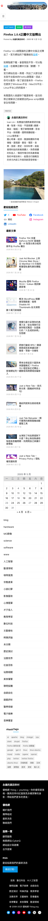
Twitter (16, 758)
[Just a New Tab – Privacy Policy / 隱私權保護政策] (11, 457)
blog (6, 520)
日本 (38, 763)
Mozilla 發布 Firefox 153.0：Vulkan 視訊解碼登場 (30, 284)
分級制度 (24, 763)
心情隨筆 (8, 603)
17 (12, 498)
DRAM (9, 741)
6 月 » (28, 512)
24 (12, 503)
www (19, 27)
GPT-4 (18, 750)
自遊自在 (8, 693)
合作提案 (7, 849)
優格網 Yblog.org (31, 906)
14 (35, 493)
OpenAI (34, 754)
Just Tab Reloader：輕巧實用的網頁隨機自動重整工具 (30, 421)
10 (12, 493)
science (8, 540)
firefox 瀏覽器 (28, 746)
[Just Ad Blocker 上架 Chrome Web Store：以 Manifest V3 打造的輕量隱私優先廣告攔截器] (11, 262)
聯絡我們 (7, 823)
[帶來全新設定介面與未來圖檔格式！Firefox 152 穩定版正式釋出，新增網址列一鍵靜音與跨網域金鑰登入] (11, 364)
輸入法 (36, 767)
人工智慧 (8, 561)
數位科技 (28, 27)
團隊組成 (7, 814)
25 (18, 503)
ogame (25, 754)
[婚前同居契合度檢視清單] (11, 404)
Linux (25, 750)
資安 (29, 767)
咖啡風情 (8, 575)
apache (14, 737)
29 (41, 503)
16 (6, 498)
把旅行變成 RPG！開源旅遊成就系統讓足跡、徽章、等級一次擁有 (30, 348)
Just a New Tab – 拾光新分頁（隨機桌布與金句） (30, 388)
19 (24, 498)
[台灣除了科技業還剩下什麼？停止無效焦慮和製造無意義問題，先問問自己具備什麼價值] (11, 436)
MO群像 (8, 533)
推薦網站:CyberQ (12, 840)
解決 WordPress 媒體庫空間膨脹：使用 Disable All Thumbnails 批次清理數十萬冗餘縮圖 (23, 304)
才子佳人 (8, 610)
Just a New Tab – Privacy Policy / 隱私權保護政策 (23, 459)
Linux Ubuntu (35, 750)
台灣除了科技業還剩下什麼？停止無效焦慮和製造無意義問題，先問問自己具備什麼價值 (23, 439)
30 (6, 507)
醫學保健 (8, 706)
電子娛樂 (8, 713)
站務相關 (8, 672)
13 (30, 493)
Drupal (16, 741)
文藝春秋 (8, 630)
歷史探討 (8, 651)
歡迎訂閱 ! (10, 869)
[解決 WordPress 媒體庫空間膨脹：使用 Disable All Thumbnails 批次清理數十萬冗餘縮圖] (11, 302)
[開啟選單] (3, 16)
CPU (37, 737)
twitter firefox (27, 758)
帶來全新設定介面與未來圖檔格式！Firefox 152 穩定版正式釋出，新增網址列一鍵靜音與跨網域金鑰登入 (23, 368)
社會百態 (8, 665)
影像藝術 (8, 596)
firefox (8, 111)
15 (41, 493)
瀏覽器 (16, 767)
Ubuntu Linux (12, 763)
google (10, 750)
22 (41, 498)
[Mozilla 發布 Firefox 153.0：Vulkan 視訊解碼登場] (11, 285)
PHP (9, 758)
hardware (9, 527)
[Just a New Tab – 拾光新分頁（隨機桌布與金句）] (11, 387)
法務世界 (8, 658)
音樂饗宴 (8, 720)
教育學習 (8, 616)
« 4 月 (20, 512)
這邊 (6, 66)
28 (35, 503)
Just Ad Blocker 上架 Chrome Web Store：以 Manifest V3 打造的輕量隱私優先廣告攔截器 (30, 264)
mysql (9, 754)
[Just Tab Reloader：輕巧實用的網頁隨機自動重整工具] (11, 420)
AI (8, 737)
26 (24, 503)
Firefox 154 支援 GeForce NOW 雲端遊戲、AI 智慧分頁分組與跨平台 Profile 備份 (23, 242)
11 (18, 493)
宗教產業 (8, 582)
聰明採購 (8, 686)
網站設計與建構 (11, 845)
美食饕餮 (8, 679)
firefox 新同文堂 (13, 746)
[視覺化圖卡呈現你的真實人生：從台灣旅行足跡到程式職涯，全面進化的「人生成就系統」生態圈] (11, 326)
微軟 (32, 763)
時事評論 (8, 637)
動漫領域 (8, 568)
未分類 (7, 644)
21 (35, 498)
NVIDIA (17, 754)
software (9, 27)
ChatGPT (30, 737)
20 (30, 498)
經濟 (23, 767)
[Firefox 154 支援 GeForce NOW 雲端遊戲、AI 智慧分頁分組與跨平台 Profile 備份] (11, 240)
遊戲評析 (8, 699)
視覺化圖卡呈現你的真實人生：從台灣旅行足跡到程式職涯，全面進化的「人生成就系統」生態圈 (29, 327)
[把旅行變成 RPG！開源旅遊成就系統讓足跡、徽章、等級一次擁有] (11, 349)
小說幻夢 (8, 589)
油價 (9, 767)
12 (24, 493)
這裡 (35, 54)
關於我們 (7, 810)
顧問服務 (7, 836)
